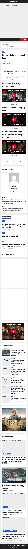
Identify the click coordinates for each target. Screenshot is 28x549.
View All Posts (14, 192)
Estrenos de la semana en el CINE (10, 236)
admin (4, 61)
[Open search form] (17, 39)
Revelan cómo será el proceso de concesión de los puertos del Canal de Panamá (6, 381)
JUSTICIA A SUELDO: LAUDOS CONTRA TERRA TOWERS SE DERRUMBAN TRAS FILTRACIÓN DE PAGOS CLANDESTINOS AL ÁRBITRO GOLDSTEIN (14, 460)
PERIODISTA (5, 465)
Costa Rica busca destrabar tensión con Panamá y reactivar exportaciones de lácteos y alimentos (6, 352)
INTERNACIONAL (7, 453)
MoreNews (23, 545)
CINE (4, 51)
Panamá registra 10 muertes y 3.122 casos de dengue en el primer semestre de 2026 (6, 362)
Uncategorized (19, 386)
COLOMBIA (6, 530)
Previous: (14, 200)
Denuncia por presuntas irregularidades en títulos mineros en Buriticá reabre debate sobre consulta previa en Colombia (13, 536)
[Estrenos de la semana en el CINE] (14, 233)
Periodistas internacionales (9, 540)
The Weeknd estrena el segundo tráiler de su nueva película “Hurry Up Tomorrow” (13, 245)
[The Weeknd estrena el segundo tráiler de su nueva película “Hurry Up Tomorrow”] (14, 241)
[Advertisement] (14, 22)
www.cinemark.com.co (19, 76)
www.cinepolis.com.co (10, 78)
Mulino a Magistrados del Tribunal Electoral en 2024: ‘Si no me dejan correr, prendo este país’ (6, 390)
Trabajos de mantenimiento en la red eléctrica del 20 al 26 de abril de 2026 (6, 371)
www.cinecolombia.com (10, 80)
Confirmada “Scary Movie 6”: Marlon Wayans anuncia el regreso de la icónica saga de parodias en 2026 (14, 226)
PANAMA (13, 349)
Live (25, 39)
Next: (12, 208)
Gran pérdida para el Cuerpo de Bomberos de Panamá (6, 399)
